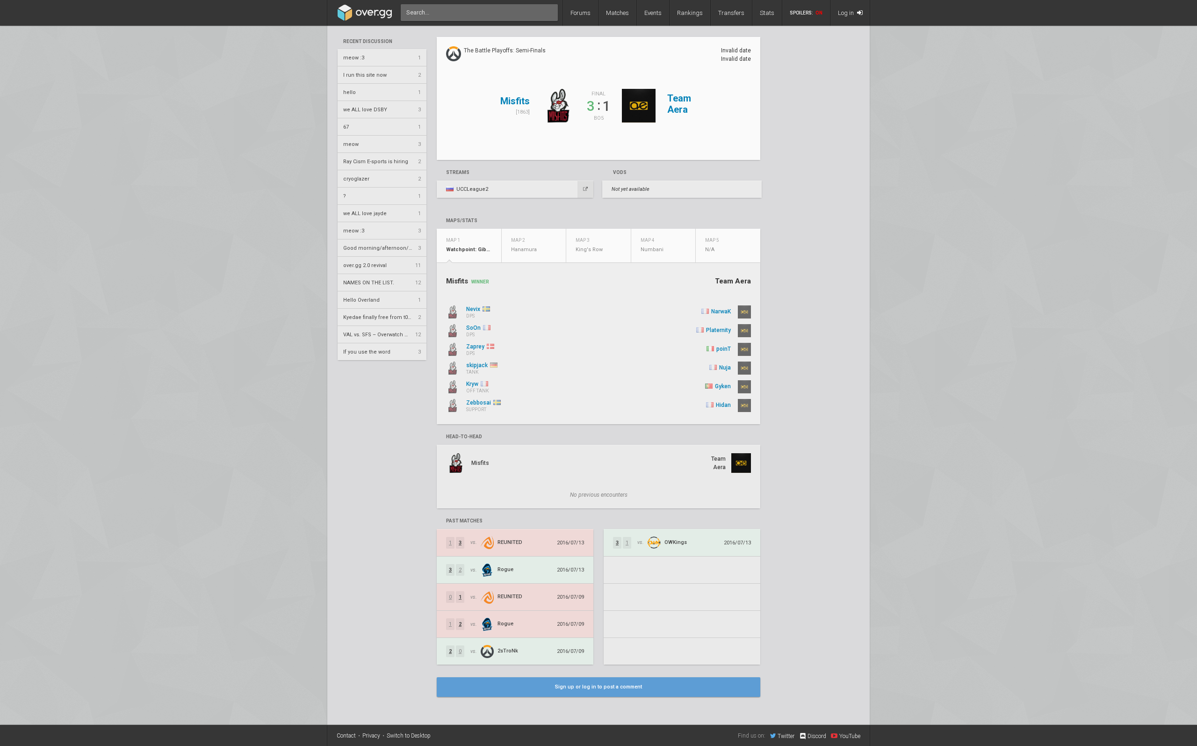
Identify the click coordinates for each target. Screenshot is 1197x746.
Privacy (371, 736)
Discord (817, 736)
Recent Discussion (367, 41)
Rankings (690, 12)
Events (653, 12)
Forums (580, 12)
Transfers (731, 12)
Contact (346, 736)
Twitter (786, 736)
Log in (846, 12)
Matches (617, 12)
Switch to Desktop (409, 736)
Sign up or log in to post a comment (598, 687)
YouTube (849, 736)
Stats (767, 12)
